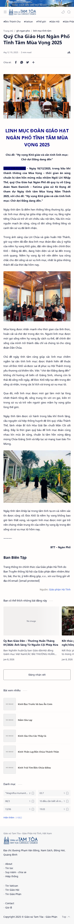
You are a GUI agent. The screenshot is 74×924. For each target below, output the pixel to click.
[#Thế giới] (41, 21)
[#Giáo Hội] (54, 21)
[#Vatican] (28, 21)
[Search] (68, 12)
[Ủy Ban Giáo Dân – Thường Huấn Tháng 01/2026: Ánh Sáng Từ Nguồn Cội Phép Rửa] (31, 620)
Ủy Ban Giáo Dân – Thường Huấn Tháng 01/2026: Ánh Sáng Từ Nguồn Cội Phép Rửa (30, 642)
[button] (63, 12)
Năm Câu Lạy (25, 720)
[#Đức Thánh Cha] (11, 21)
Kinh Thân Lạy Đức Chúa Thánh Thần (38, 751)
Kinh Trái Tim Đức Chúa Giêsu (34, 767)
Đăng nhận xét (37, 674)
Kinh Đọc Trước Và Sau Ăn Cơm (35, 704)
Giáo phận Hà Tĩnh (60, 589)
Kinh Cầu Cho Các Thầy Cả (32, 735)
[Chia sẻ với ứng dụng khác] (33, 62)
